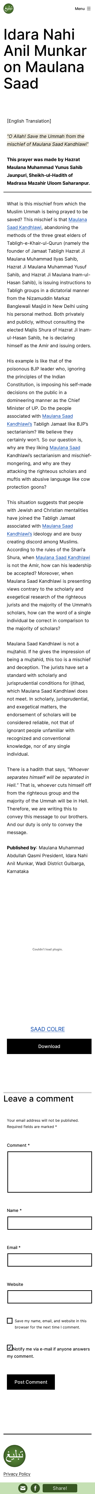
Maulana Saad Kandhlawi (63, 557)
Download (49, 1046)
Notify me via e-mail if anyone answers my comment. (48, 1353)
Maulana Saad (65, 447)
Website (15, 1284)
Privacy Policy (16, 1474)
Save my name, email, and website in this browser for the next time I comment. (50, 1324)
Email (14, 1247)
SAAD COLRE (47, 1029)
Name (14, 1210)
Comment (18, 1145)
